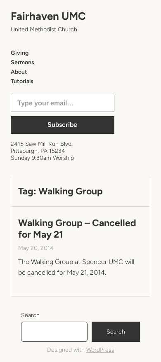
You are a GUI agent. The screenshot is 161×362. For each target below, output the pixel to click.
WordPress (100, 349)
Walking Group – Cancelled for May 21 (77, 228)
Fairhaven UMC (48, 16)
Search (30, 315)
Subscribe (62, 124)
